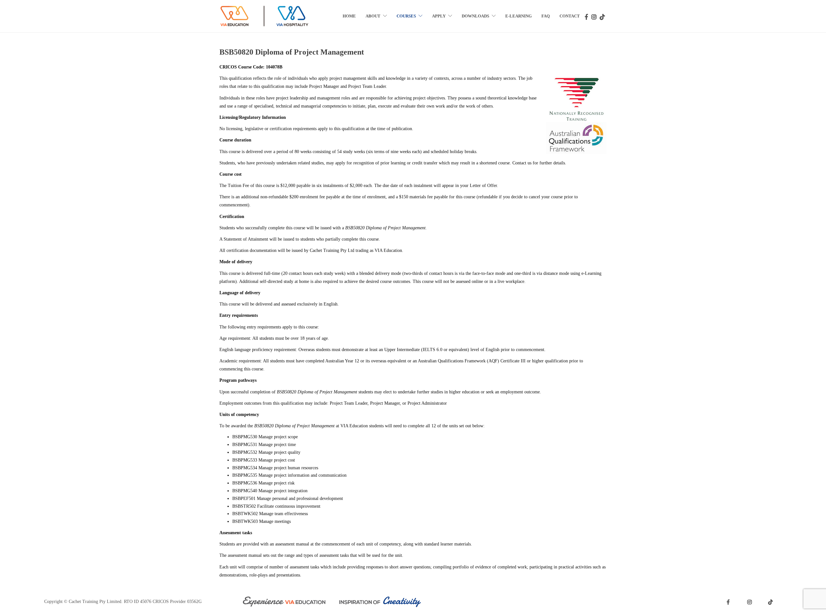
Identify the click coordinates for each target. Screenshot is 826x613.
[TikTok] (602, 16)
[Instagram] (594, 16)
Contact (569, 16)
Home (349, 16)
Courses (406, 16)
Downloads (475, 16)
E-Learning (518, 16)
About (373, 16)
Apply (439, 16)
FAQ (545, 16)
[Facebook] (587, 16)
